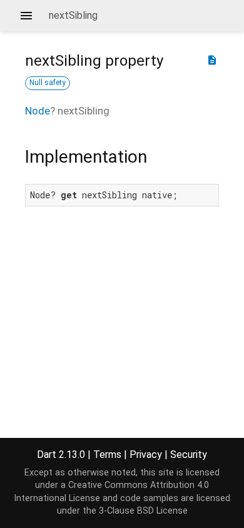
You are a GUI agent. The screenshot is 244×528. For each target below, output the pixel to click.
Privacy (146, 454)
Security (188, 454)
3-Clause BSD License (143, 510)
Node (37, 110)
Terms (107, 454)
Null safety (47, 82)
